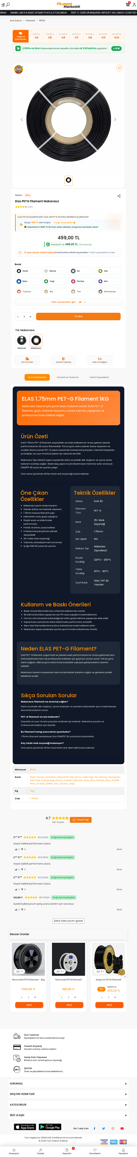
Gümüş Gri (114, 777)
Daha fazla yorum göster (68, 920)
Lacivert (68, 780)
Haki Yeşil (35, 780)
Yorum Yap (83, 819)
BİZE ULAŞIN (17, 1115)
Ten (79, 291)
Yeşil (52, 281)
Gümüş (103, 777)
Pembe (80, 281)
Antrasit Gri (63, 777)
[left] (12, 977)
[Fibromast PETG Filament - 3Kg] (28, 959)
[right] (125, 977)
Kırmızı (59, 780)
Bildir (119, 849)
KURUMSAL (16, 1083)
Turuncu (27, 291)
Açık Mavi (51, 777)
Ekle (80, 316)
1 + (22, 971)
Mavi (25, 281)
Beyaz (53, 270)
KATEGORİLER (18, 1104)
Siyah (25, 270)
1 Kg (32, 790)
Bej (51, 291)
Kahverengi (110, 291)
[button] (22, 119)
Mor (106, 281)
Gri (78, 270)
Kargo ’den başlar (48, 222)
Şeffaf (49, 783)
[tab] (37, 377)
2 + (62, 971)
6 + (102, 971)
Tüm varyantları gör (68, 302)
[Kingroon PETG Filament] (108, 959)
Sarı (106, 270)
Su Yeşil (41, 783)
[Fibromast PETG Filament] (68, 959)
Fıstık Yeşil (88, 777)
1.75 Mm (34, 798)
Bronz (78, 777)
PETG (32, 769)
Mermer (78, 780)
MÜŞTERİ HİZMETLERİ (22, 1094)
